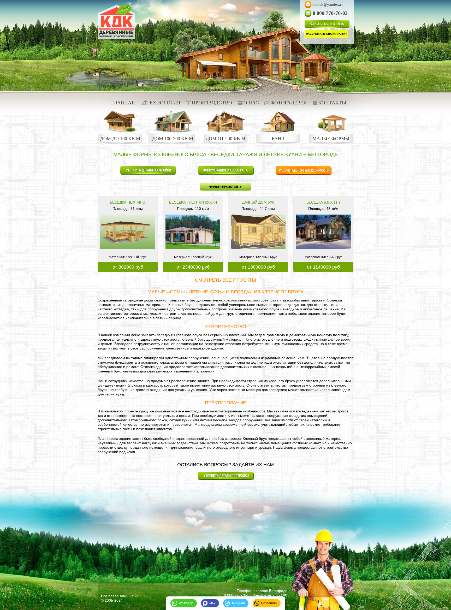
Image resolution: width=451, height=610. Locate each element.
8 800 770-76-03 (238, 595)
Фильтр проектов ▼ (225, 186)
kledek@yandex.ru (327, 4)
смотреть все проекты (225, 280)
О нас (251, 102)
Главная (123, 102)
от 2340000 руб (193, 267)
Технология (163, 102)
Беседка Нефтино (127, 202)
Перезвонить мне (226, 170)
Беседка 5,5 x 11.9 (323, 202)
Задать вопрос (148, 170)
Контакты (332, 102)
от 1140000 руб (323, 267)
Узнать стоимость (303, 170)
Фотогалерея (288, 102)
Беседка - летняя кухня (193, 202)
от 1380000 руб (258, 267)
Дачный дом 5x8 (258, 202)
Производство (212, 102)
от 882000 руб (127, 267)
